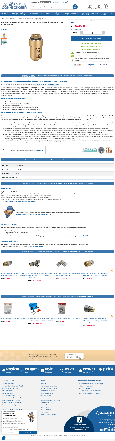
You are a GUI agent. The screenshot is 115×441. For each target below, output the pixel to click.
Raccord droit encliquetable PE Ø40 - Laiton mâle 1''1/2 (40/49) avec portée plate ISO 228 (95, 321)
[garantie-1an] (108, 150)
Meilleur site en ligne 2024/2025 (12, 386)
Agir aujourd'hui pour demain (11, 388)
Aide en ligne (44, 407)
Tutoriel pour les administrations (12, 403)
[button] (10, 47)
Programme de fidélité (47, 391)
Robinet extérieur (23, 19)
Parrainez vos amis (46, 393)
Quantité (74, 33)
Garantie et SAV (45, 395)
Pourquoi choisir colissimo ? (49, 388)
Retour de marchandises (48, 386)
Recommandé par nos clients (50, 400)
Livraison (43, 384)
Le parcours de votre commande (90, 391)
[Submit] (75, 6)
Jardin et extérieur (11, 19)
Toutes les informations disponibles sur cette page (33, 214)
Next (112, 270)
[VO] (101, 150)
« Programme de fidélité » (80, 236)
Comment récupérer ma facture (90, 393)
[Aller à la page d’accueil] (2, 19)
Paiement (43, 405)
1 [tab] (54, 287)
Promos (55, 2)
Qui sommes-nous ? (8, 384)
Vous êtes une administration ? (12, 400)
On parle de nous (7, 391)
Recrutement (44, 412)
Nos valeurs (44, 398)
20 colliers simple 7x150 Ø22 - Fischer (67, 319)
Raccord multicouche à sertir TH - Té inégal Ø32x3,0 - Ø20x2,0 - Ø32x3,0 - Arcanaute (41, 276)
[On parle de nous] (89, 150)
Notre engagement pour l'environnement (16, 405)
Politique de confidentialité (53, 435)
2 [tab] (57, 287)
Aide (64, 2)
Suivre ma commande (86, 386)
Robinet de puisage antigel (37, 19)
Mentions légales (36, 435)
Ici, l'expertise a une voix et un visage (91, 384)
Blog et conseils (45, 410)
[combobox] (54, 7)
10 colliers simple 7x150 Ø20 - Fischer (13, 319)
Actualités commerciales (48, 414)
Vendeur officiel (7, 393)
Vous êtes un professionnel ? (11, 398)
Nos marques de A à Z (9, 395)
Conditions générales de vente (74, 435)
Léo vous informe (84, 388)
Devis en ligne (45, 403)
